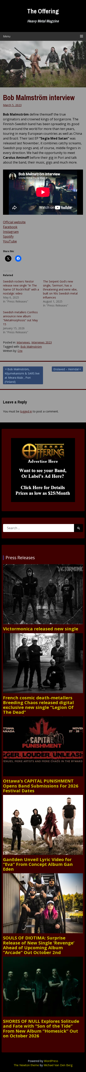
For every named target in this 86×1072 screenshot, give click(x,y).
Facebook (10, 227)
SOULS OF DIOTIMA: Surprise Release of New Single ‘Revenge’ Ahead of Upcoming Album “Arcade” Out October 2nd (38, 945)
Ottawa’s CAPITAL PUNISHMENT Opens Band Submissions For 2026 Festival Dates (40, 785)
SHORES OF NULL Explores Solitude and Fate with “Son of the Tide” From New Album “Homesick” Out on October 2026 (41, 1028)
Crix (20, 351)
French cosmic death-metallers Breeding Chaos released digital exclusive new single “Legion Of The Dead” (38, 705)
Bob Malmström (31, 346)
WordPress (51, 1061)
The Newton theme (26, 1065)
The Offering (43, 11)
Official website (14, 222)
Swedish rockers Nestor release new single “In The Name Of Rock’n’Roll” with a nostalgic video (21, 287)
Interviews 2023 (41, 342)
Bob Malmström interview (39, 97)
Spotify (8, 236)
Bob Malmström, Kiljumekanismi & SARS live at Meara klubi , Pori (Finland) (22, 375)
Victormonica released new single (40, 628)
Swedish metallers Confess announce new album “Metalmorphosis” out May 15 (20, 318)
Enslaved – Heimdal (66, 369)
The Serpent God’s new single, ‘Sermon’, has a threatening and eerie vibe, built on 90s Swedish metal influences (60, 289)
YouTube (10, 241)
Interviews (23, 342)
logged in (26, 411)
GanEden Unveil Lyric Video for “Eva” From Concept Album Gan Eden (38, 864)
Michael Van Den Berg (58, 1065)
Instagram (11, 232)
